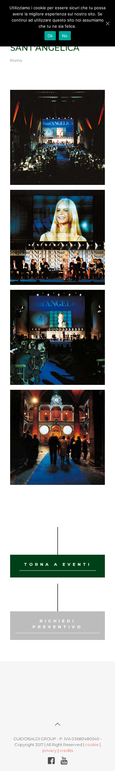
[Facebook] (51, 762)
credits (66, 750)
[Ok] (107, 23)
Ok (50, 35)
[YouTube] (64, 762)
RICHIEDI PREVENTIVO (58, 623)
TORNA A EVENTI (57, 564)
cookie (92, 744)
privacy (49, 750)
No (65, 35)
